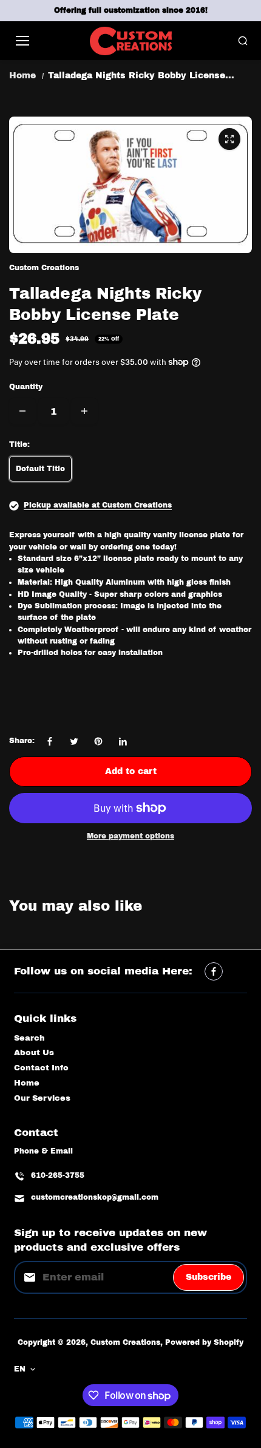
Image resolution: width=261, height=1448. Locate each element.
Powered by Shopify (204, 1342)
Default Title (40, 468)
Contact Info (41, 1068)
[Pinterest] (98, 741)
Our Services (42, 1098)
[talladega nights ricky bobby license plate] (229, 139)
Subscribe (208, 1277)
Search (29, 1038)
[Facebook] (50, 741)
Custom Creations (125, 1342)
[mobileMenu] (22, 40)
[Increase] (84, 411)
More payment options (130, 836)
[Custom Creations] (131, 41)
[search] (243, 41)
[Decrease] (22, 411)
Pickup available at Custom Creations (98, 505)
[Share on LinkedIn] (123, 741)
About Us (34, 1053)
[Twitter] (74, 741)
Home (22, 75)
